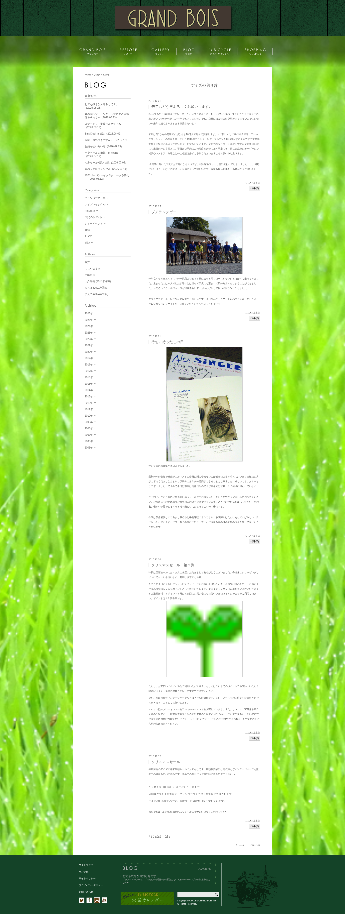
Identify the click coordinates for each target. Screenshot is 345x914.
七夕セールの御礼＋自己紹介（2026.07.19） (101, 154)
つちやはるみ (252, 182)
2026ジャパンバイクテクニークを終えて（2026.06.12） (107, 177)
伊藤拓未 (90, 274)
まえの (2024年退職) (96, 294)
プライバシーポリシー (91, 885)
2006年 (89, 441)
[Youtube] (104, 902)
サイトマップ (86, 864)
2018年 (89, 364)
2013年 (89, 396)
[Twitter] (81, 902)
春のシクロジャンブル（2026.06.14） (107, 168)
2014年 (89, 390)
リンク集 (83, 871)
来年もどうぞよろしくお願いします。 (181, 107)
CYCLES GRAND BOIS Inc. (202, 900)
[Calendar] (147, 904)
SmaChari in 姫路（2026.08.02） (104, 133)
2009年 (89, 422)
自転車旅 (90, 210)
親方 (87, 262)
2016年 (89, 377)
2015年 (89, 383)
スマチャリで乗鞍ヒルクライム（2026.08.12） (103, 125)
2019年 (89, 358)
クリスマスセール (165, 762)
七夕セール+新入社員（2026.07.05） (106, 162)
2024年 (89, 326)
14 (166, 836)
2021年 (89, 345)
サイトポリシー (87, 878)
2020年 (89, 351)
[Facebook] (89, 902)
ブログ (97, 74)
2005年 (89, 447)
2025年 (89, 319)
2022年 (89, 339)
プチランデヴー (163, 212)
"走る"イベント (93, 217)
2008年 (89, 428)
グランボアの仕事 (95, 198)
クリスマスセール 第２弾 (172, 565)
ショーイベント (94, 223)
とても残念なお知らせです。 (141, 876)
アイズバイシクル (95, 204)
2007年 (89, 434)
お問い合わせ (86, 892)
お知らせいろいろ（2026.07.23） (104, 146)
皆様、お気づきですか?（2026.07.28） (107, 140)
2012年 (89, 402)
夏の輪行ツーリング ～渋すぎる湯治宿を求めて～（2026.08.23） (107, 116)
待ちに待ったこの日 (167, 342)
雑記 (87, 242)
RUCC (88, 236)
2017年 (89, 370)
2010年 (89, 415)
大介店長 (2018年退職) (98, 281)
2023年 (89, 332)
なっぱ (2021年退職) (96, 287)
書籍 (87, 230)
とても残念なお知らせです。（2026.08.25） (101, 106)
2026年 (89, 313)
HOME (88, 74)
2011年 (89, 409)
